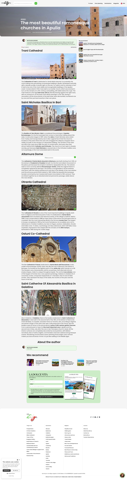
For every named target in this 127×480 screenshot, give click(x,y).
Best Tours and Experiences (71, 443)
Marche (47, 447)
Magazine (116, 3)
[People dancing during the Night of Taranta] (30, 362)
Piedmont (48, 452)
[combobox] (17, 460)
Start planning (98, 3)
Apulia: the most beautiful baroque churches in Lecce (92, 55)
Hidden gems (68, 431)
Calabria (48, 433)
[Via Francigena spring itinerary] (80, 362)
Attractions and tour (70, 435)
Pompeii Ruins (30, 428)
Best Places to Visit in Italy (71, 450)
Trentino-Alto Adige (51, 462)
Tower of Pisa (30, 437)
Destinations (108, 3)
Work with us (86, 435)
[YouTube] (95, 417)
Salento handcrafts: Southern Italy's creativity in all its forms (93, 61)
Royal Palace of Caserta (32, 441)
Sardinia (48, 456)
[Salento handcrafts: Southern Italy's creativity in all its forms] (81, 61)
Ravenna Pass (30, 455)
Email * (32, 384)
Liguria (47, 443)
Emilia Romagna (50, 437)
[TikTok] (97, 417)
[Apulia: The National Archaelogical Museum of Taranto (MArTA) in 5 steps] (81, 44)
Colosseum (29, 433)
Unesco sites (68, 437)
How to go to (68, 433)
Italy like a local (68, 428)
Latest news (68, 441)
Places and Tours (69, 452)
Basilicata (48, 431)
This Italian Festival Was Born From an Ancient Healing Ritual (42, 362)
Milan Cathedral (30, 435)
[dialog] (11, 468)
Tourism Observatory (88, 437)
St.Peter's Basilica (31, 431)
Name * (32, 379)
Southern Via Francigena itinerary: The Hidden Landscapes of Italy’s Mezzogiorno (67, 362)
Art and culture (68, 445)
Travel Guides (68, 439)
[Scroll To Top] (124, 478)
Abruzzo (48, 428)
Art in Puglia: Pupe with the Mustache (93, 49)
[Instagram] (93, 417)
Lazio (47, 441)
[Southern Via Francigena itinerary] (55, 362)
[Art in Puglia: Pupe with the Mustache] (81, 50)
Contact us (86, 433)
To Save (90, 3)
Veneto (47, 468)
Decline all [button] (15, 470)
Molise (47, 450)
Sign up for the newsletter (45, 396)
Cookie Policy (57, 476)
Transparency (77, 476)
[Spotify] (99, 417)
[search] (36, 3)
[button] (11, 473)
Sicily (47, 458)
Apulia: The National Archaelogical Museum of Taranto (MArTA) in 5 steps (94, 44)
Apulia (47, 454)
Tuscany (48, 460)
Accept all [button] (6, 470)
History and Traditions (70, 456)
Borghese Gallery (31, 439)
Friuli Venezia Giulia (50, 439)
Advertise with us (87, 431)
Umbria (47, 464)
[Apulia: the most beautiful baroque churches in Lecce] (81, 55)
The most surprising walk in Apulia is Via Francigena (91, 362)
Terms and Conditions (67, 476)
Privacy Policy (49, 476)
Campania (48, 435)
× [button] (19, 459)
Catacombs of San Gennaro (33, 453)
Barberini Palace (31, 443)
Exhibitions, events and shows (72, 454)
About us (85, 428)
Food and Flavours (69, 447)
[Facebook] (91, 417)
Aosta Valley (49, 466)
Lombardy (48, 445)
